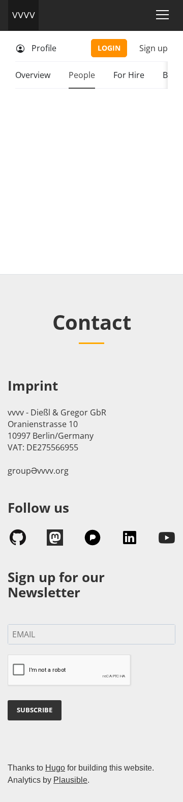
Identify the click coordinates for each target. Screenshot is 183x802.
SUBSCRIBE (34, 709)
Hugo (55, 767)
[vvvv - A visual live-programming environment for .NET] (23, 15)
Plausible (70, 780)
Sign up (153, 48)
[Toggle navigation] (162, 14)
